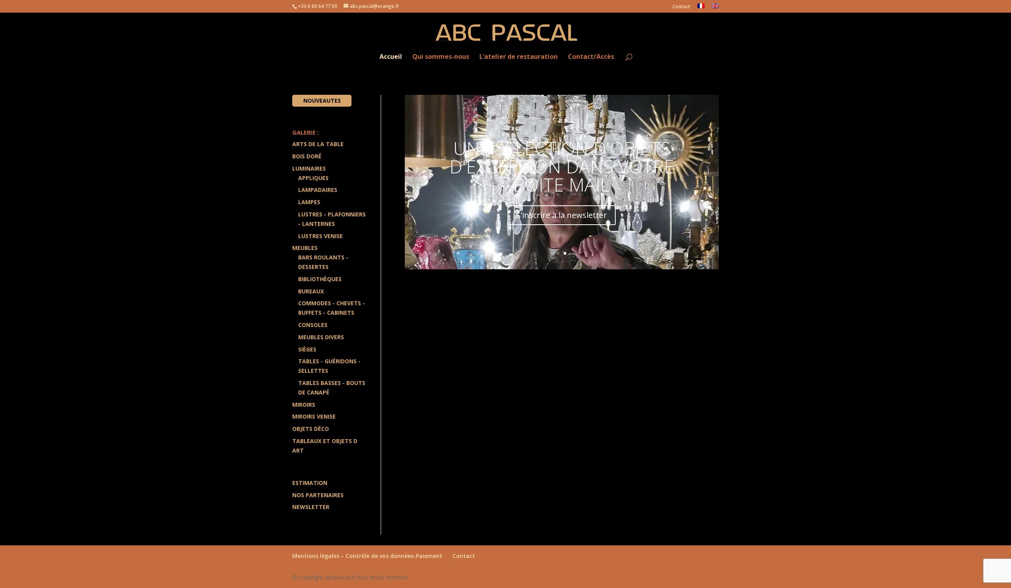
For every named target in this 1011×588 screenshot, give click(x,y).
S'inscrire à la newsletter (561, 215)
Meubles (305, 248)
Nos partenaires (318, 495)
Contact (681, 7)
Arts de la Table (318, 144)
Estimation (309, 483)
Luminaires (309, 168)
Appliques (313, 178)
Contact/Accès (591, 57)
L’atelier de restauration (518, 57)
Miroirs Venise (314, 416)
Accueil (391, 57)
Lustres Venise (320, 236)
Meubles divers (321, 337)
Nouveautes (322, 100)
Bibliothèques (320, 279)
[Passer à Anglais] (715, 8)
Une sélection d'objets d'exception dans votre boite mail (561, 166)
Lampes (309, 202)
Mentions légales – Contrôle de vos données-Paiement (367, 556)
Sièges (307, 349)
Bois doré (306, 156)
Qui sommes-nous (440, 57)
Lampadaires (317, 189)
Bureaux (311, 291)
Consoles (312, 325)
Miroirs (303, 404)
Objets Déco (310, 428)
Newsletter (310, 507)
